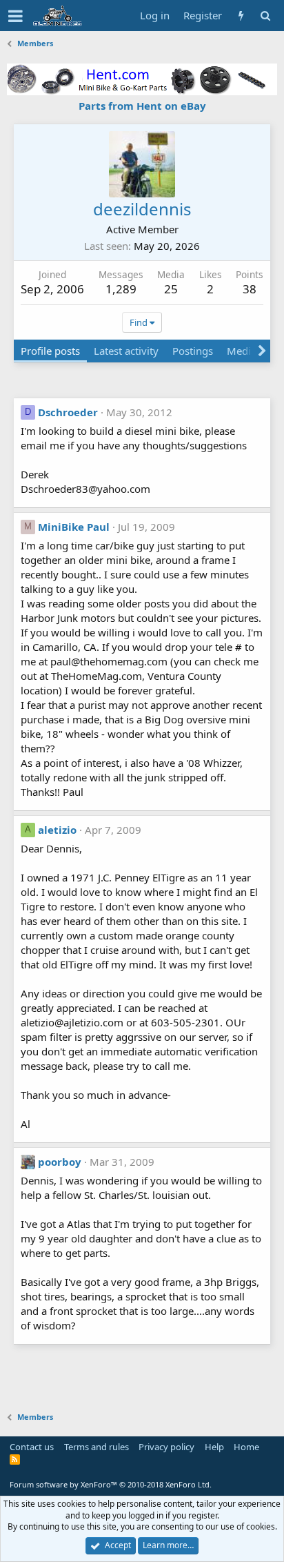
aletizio (57, 830)
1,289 (120, 289)
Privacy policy (166, 1447)
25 (171, 289)
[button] (15, 16)
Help (214, 1447)
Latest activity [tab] (126, 351)
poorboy (59, 1162)
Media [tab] (241, 351)
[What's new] (241, 15)
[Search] (265, 15)
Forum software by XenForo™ (111, 1484)
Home (246, 1447)
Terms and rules (96, 1447)
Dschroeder (68, 412)
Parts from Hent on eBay (142, 106)
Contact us (32, 1447)
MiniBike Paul (74, 527)
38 (249, 289)
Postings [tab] (192, 351)
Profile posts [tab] (50, 351)
